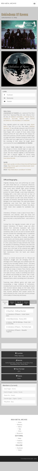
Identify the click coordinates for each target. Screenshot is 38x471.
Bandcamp (10, 98)
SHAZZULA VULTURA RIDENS (14, 118)
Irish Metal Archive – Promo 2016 (17, 319)
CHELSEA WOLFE (29, 117)
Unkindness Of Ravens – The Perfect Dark (19, 327)
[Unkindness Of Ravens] (19, 34)
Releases (19, 424)
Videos (20, 426)
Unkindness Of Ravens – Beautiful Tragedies (16, 331)
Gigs (20, 429)
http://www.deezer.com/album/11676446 (19, 169)
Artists (20, 422)
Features (19, 440)
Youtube (9, 101)
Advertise (19, 443)
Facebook (10, 95)
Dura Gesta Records (9, 158)
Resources (20, 433)
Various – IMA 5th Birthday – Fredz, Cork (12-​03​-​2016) (18, 323)
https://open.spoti (20, 164)
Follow (19, 445)
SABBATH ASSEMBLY (17, 117)
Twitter (20, 450)
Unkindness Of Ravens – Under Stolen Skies (17, 315)
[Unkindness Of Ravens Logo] (19, 69)
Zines (19, 431)
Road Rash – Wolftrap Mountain (17, 311)
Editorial (19, 436)
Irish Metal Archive (19, 420)
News (19, 438)
